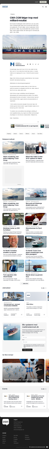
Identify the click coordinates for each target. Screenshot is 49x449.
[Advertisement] (13, 176)
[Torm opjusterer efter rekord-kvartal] (13, 270)
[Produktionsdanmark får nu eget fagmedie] (24, 126)
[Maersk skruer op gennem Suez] (36, 270)
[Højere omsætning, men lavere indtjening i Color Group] (13, 153)
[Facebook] (27, 64)
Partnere (27, 435)
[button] (38, 122)
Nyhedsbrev (27, 439)
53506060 (19, 427)
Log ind (36, 1)
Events (15, 441)
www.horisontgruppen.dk (19, 429)
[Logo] (5, 7)
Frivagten (16, 439)
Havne (3, 443)
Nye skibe (16, 435)
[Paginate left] (3, 304)
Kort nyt (15, 437)
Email (23, 339)
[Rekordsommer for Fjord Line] (36, 223)
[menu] (46, 6)
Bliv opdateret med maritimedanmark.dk (37, 446)
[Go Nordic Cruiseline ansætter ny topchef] (13, 246)
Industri (3, 437)
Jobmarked (16, 443)
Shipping (4, 435)
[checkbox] (22, 345)
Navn (23, 335)
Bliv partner (43, 1)
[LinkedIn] (30, 64)
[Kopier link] (38, 64)
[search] (43, 6)
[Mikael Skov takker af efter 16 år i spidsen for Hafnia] (36, 152)
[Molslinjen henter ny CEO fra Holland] (13, 223)
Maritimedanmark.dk (20, 65)
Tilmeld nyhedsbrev (27, 349)
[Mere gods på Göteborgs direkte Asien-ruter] (36, 198)
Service (4, 439)
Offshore (4, 441)
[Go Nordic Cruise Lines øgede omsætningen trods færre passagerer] (36, 246)
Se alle (42, 288)
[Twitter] (33, 64)
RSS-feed (27, 437)
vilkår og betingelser (27, 345)
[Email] (35, 64)
